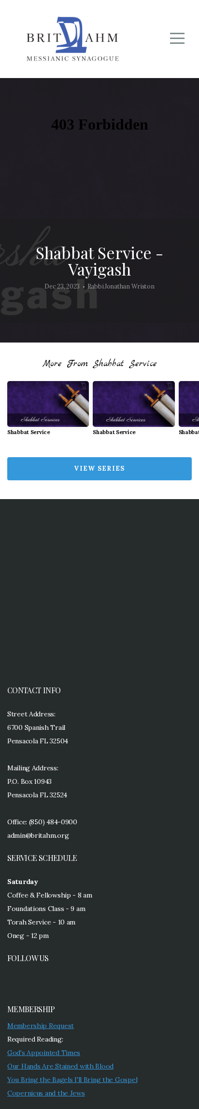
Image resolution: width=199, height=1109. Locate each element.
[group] (48, 412)
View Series (99, 468)
